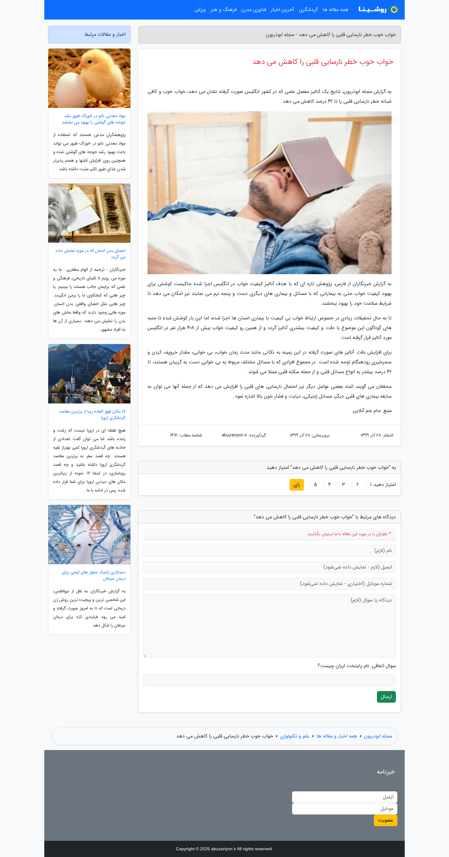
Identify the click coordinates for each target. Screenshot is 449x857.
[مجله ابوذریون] (378, 9)
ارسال (386, 697)
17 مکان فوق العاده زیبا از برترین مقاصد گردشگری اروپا (92, 414)
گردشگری (308, 9)
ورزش (200, 9)
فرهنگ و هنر (223, 9)
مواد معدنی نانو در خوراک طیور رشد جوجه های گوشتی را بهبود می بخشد (94, 119)
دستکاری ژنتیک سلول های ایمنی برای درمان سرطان (94, 575)
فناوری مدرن (253, 9)
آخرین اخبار (282, 9)
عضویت (385, 820)
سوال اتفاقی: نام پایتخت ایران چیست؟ (357, 666)
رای (297, 484)
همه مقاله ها (336, 9)
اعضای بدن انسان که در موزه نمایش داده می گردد (91, 254)
